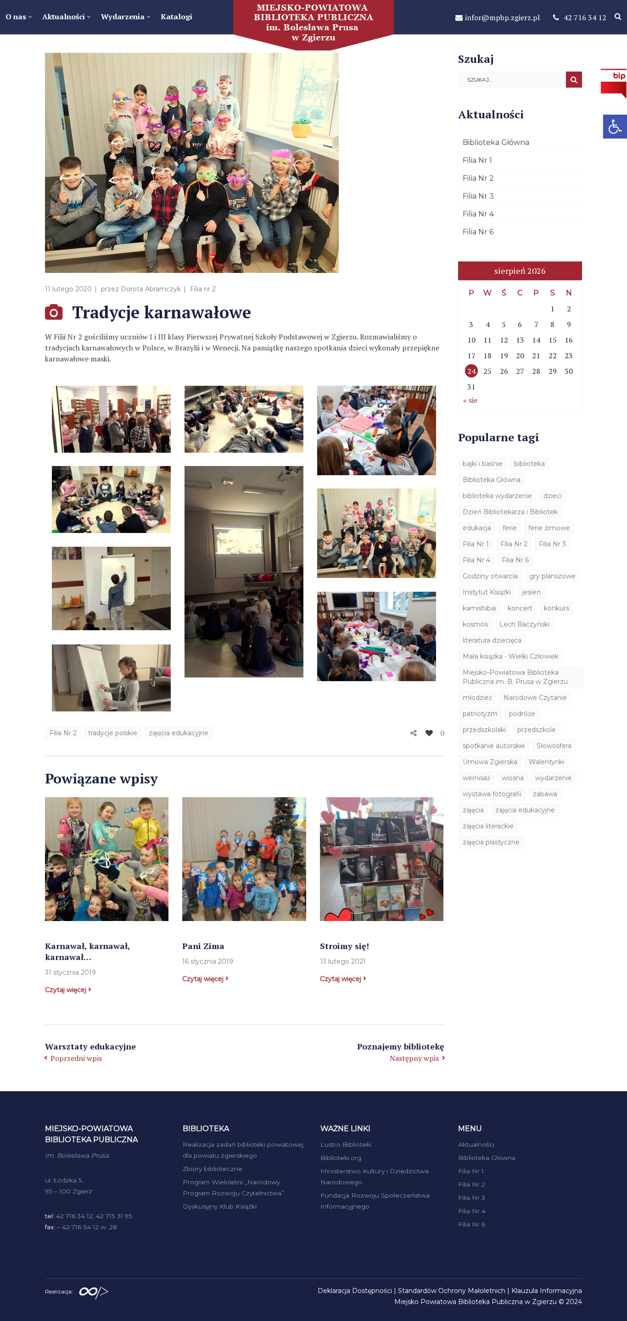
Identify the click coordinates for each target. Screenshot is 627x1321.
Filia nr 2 (203, 289)
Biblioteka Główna (496, 142)
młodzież (477, 698)
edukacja (477, 528)
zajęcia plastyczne (491, 842)
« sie (470, 400)
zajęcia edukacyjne (178, 733)
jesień (531, 592)
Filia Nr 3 (478, 196)
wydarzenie (553, 778)
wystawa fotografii (492, 794)
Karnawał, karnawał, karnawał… (87, 951)
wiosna (513, 778)
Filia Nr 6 (478, 232)
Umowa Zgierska (490, 762)
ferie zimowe (549, 528)
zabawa (545, 794)
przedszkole (536, 730)
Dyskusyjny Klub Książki (220, 1206)
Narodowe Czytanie (535, 698)
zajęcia (473, 810)
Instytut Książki (487, 592)
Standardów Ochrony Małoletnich (451, 1291)
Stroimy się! (344, 945)
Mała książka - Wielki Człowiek (511, 656)
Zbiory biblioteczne (212, 1168)
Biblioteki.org (340, 1157)
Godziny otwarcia (490, 576)
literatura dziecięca (492, 640)
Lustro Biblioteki (345, 1144)
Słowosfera (554, 746)
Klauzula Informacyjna (546, 1291)
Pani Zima (203, 945)
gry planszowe (552, 576)
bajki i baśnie (483, 464)
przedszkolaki (484, 730)
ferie (510, 528)
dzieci (552, 496)
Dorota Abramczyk (151, 289)
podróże (522, 714)
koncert (520, 608)
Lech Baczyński (524, 624)
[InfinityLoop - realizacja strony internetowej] (94, 1291)
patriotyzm (480, 714)
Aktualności (476, 1144)
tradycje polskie (112, 733)
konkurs (556, 608)
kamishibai (479, 608)
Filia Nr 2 (63, 733)
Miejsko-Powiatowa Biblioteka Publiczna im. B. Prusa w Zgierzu (515, 677)
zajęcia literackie (488, 826)
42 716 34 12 (585, 17)
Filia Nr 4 (478, 214)
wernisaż (476, 778)
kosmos (475, 624)
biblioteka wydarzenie (497, 496)
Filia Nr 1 (477, 160)
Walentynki (546, 762)
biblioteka (529, 464)
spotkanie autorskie (494, 746)
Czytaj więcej (65, 990)
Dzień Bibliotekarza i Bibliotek (510, 512)
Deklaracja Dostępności (355, 1291)
